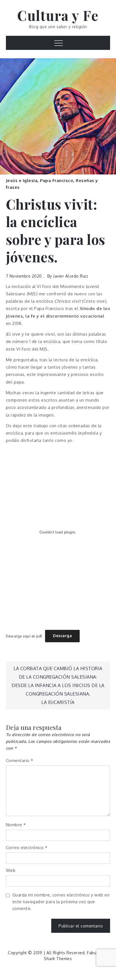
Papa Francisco (56, 180)
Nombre (16, 824)
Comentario (19, 760)
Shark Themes (58, 958)
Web (11, 870)
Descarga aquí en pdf (24, 636)
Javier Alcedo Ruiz (70, 276)
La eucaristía (58, 702)
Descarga (62, 635)
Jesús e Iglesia (22, 180)
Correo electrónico (27, 847)
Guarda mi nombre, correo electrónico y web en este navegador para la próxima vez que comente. (61, 901)
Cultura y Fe (58, 15)
